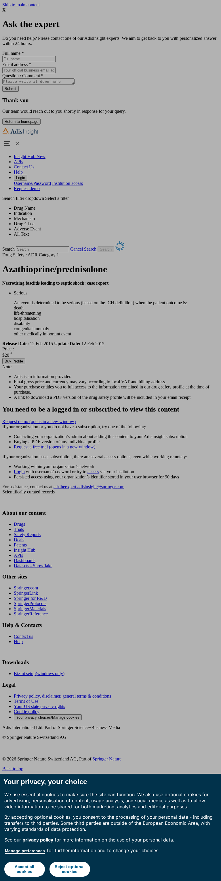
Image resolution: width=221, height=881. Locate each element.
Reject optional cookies (70, 869)
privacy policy (37, 840)
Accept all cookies (24, 869)
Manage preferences (25, 850)
